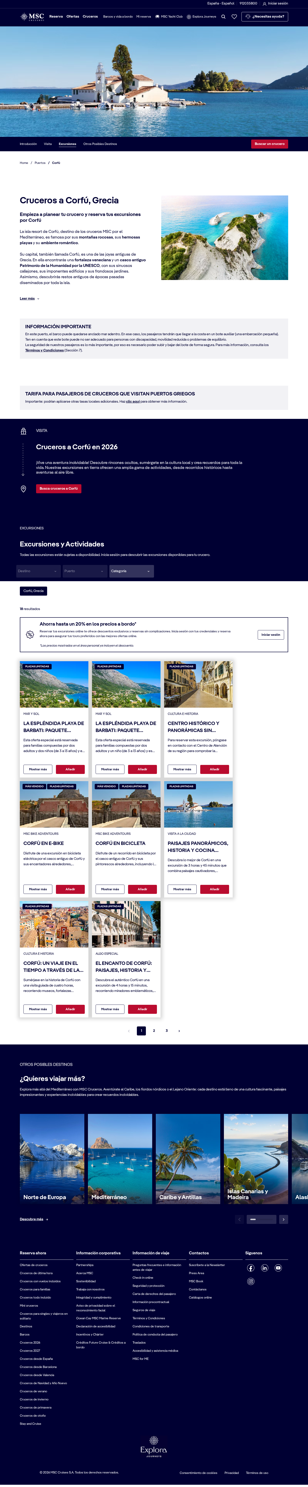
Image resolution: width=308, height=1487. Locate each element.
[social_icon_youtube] (278, 1267)
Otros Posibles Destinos (100, 144)
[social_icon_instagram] (250, 1281)
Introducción (28, 144)
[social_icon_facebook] (250, 1267)
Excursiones (67, 144)
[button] (131, 571)
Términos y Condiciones (44, 350)
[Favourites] (234, 16)
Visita (48, 144)
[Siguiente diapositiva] (283, 1219)
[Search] (223, 16)
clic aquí (133, 402)
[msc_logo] (32, 16)
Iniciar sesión (271, 634)
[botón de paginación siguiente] (179, 1030)
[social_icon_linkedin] (264, 1267)
